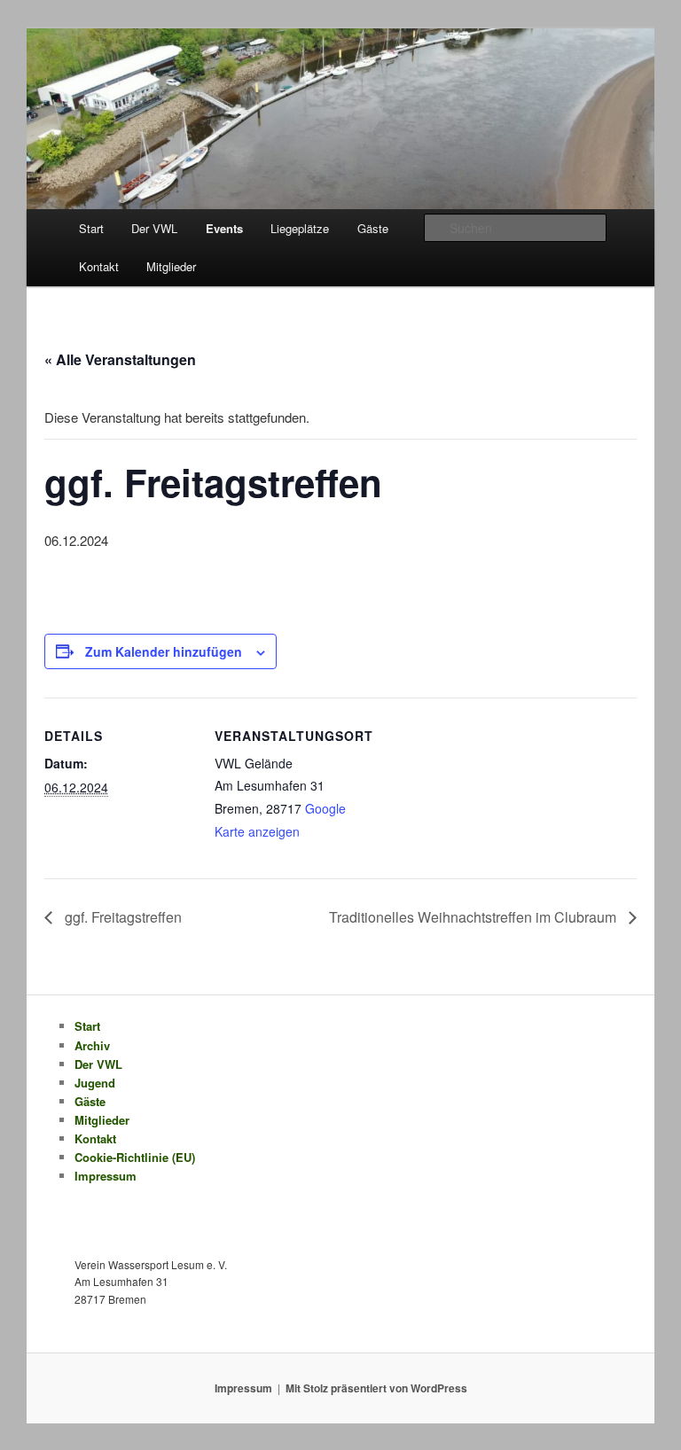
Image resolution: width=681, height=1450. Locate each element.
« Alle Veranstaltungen (120, 359)
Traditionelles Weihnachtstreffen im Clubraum (474, 917)
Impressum (105, 1175)
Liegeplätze (299, 228)
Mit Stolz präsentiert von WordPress (376, 1388)
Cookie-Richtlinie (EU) (134, 1157)
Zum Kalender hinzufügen (163, 651)
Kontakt (99, 266)
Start (91, 228)
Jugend (94, 1082)
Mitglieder (171, 266)
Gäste (372, 228)
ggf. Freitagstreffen (121, 917)
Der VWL (154, 228)
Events (224, 228)
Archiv (92, 1045)
